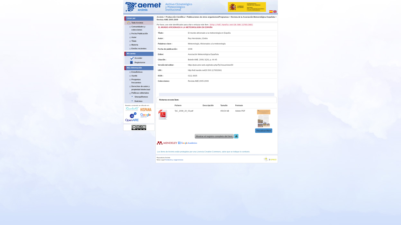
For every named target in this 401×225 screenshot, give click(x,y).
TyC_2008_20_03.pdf (184, 111)
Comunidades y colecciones (138, 28)
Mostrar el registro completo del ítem (214, 136)
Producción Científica (175, 17)
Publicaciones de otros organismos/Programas (208, 17)
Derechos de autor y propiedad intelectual (140, 88)
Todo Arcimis (137, 23)
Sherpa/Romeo (141, 97)
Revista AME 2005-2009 (167, 20)
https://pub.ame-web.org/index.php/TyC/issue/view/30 (210, 65)
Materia (134, 45)
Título (133, 41)
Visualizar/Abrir (263, 130)
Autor (133, 37)
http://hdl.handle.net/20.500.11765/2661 (205, 70)
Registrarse (140, 62)
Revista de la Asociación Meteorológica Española (253, 17)
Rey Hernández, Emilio (198, 38)
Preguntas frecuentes (136, 81)
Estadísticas (137, 72)
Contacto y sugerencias (174, 160)
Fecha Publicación (139, 33)
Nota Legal (161, 160)
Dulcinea (138, 101)
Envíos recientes (138, 49)
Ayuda (134, 76)
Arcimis (160, 17)
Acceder (138, 58)
